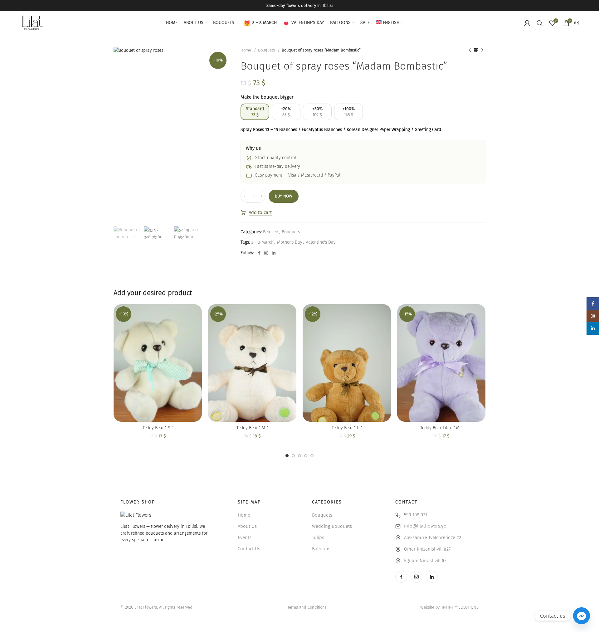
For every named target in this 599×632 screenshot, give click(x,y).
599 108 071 (415, 515)
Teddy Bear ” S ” (158, 427)
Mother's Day (289, 242)
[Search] (539, 23)
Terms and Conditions (307, 607)
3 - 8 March (262, 242)
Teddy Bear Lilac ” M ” (441, 427)
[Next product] (482, 50)
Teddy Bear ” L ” (347, 427)
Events (244, 537)
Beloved (270, 232)
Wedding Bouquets (332, 526)
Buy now (283, 196)
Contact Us (249, 549)
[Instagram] (416, 577)
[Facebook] (401, 577)
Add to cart (260, 212)
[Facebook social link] (259, 253)
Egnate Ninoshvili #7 (425, 560)
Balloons (321, 549)
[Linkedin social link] (273, 253)
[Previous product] (470, 50)
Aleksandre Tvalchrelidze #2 (432, 537)
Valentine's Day (321, 242)
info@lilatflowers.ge (425, 526)
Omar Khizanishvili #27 (427, 549)
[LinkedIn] (432, 577)
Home (246, 50)
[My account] (527, 23)
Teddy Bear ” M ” (252, 427)
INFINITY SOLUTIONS (460, 607)
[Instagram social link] (266, 253)
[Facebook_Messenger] (581, 615)
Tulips (318, 537)
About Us (247, 526)
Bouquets (267, 50)
